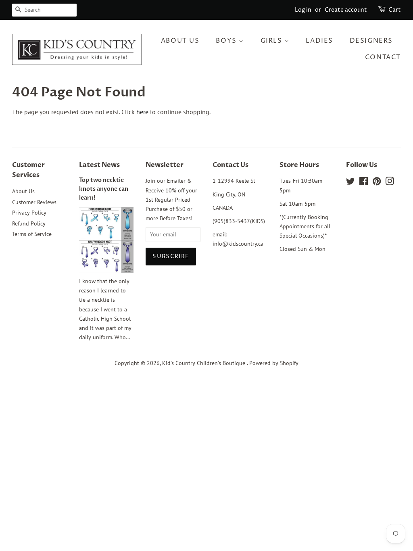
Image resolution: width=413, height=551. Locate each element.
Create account (346, 10)
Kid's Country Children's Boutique (204, 363)
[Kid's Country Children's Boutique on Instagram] (389, 182)
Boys (227, 40)
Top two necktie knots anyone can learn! (103, 189)
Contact (383, 57)
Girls (273, 40)
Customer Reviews (34, 202)
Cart (394, 10)
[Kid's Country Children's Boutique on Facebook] (363, 182)
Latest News (99, 165)
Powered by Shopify (273, 363)
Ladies (319, 40)
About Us (180, 40)
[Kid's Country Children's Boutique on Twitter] (350, 182)
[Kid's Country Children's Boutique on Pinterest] (376, 182)
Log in (303, 10)
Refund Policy (29, 223)
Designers (371, 40)
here (142, 112)
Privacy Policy (29, 212)
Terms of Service (32, 234)
